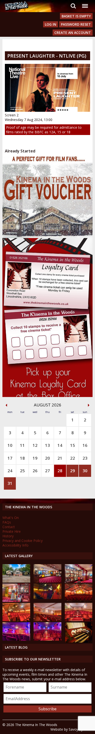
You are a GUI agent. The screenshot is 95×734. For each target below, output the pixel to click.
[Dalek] (16, 600)
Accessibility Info (15, 545)
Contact (8, 526)
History (8, 536)
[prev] (6, 405)
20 (47, 458)
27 (47, 470)
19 (35, 458)
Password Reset (76, 24)
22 (72, 458)
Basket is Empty (76, 16)
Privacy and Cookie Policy (22, 540)
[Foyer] (47, 581)
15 (72, 445)
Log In (50, 24)
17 (10, 458)
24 (10, 470)
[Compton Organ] (79, 641)
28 (59, 470)
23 (85, 458)
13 (47, 445)
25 (22, 470)
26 (35, 470)
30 (85, 470)
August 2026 (47, 405)
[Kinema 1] (47, 597)
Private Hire (11, 531)
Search (73, 3)
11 (22, 445)
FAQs (6, 522)
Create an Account (72, 32)
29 (72, 470)
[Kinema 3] (16, 639)
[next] (89, 405)
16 (85, 445)
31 (10, 483)
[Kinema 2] (47, 620)
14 (59, 445)
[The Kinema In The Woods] (16, 581)
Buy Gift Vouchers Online (39, 160)
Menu (85, 3)
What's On (10, 517)
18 (22, 458)
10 (10, 445)
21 (59, 458)
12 (35, 445)
